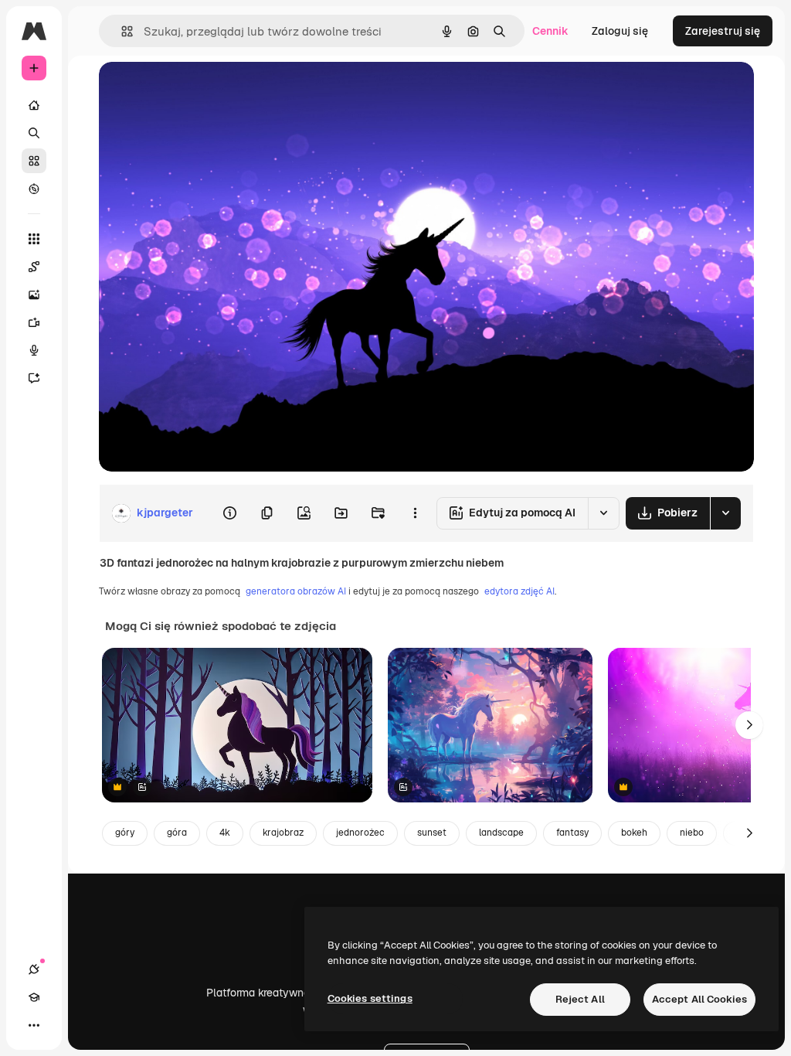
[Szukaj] (34, 133)
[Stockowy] (34, 160)
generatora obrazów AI (296, 591)
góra (177, 832)
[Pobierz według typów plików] (725, 513)
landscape (501, 832)
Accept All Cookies (699, 999)
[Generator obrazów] (34, 294)
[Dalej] (749, 725)
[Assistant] (34, 378)
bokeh (634, 832)
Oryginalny (205, 90)
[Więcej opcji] (414, 513)
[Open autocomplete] (121, 31)
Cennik (550, 31)
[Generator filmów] (34, 322)
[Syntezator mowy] (34, 350)
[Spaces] (34, 266)
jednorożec (360, 832)
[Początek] (34, 105)
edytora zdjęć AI (519, 591)
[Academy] (34, 997)
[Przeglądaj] (34, 188)
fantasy (572, 832)
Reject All (580, 999)
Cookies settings (370, 998)
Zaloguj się (620, 31)
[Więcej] (34, 1025)
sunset (431, 832)
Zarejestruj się (722, 31)
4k (224, 832)
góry (124, 832)
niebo (692, 832)
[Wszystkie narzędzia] (34, 239)
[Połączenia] (34, 969)
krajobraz (283, 832)
